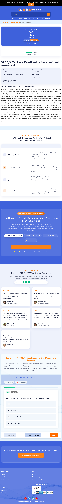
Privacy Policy (36, 477)
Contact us (36, 18)
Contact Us (4, 493)
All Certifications (6, 480)
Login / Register (45, 18)
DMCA (34, 474)
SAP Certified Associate (12, 22)
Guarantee (4, 490)
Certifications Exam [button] (23, 18)
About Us (4, 477)
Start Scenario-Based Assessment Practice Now (31, 247)
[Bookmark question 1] (54, 392)
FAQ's (3, 487)
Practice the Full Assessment (31, 455)
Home (14, 18)
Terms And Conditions (38, 480)
